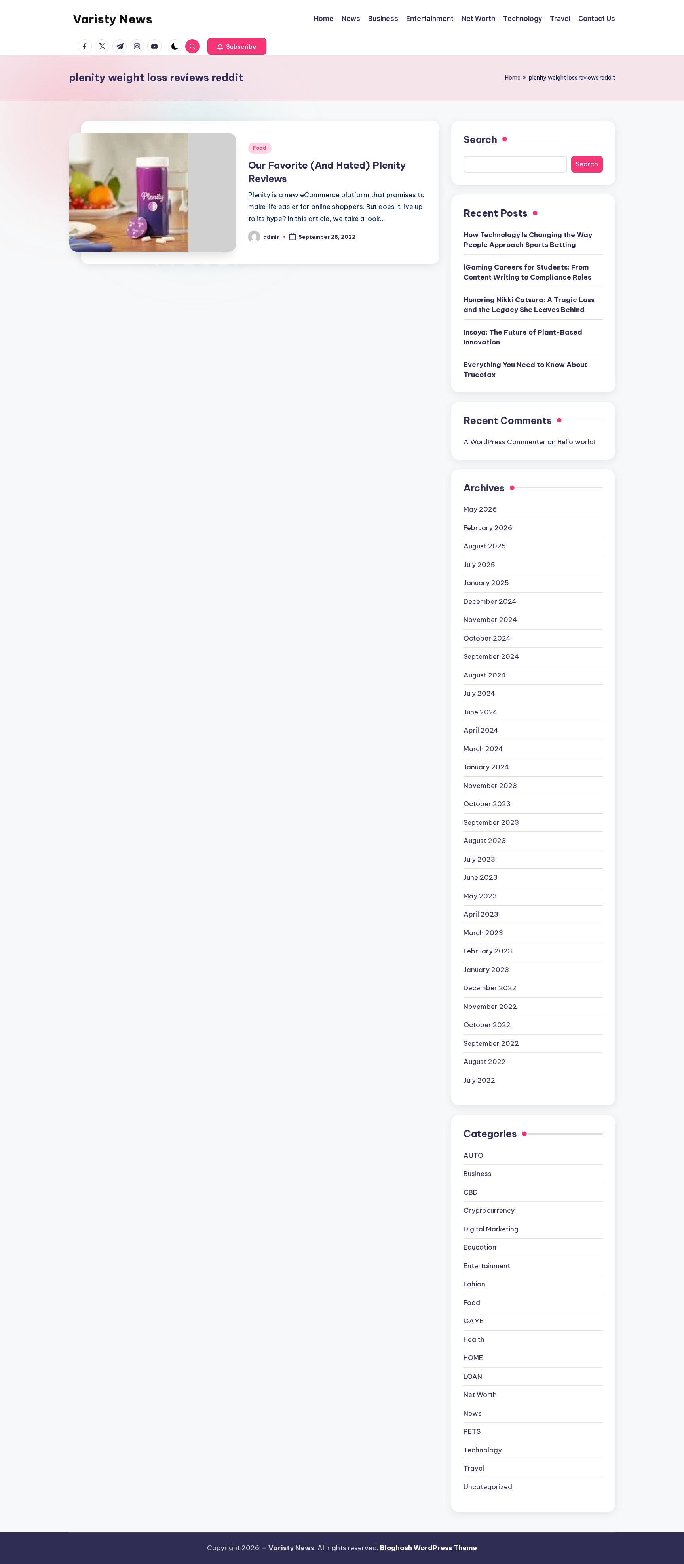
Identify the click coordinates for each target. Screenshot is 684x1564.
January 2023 (486, 969)
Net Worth (480, 1394)
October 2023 (487, 803)
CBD (471, 1192)
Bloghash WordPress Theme (428, 1547)
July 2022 (479, 1080)
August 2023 (485, 840)
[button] (236, 46)
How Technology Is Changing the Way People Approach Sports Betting (528, 239)
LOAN (473, 1376)
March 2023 (483, 933)
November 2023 (490, 785)
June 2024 (481, 712)
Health (474, 1339)
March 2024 (483, 748)
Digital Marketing (491, 1229)
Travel (474, 1468)
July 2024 (479, 693)
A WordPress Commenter (505, 442)
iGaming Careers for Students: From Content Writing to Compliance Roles (527, 272)
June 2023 (481, 877)
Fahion (474, 1284)
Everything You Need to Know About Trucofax (525, 369)
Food (260, 148)
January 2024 (486, 767)
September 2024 (491, 656)
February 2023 (488, 951)
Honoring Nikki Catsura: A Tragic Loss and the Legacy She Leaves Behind (529, 304)
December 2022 (490, 988)
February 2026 (488, 527)
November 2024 (490, 619)
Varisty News (112, 19)
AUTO (473, 1155)
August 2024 (485, 675)
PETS (472, 1431)
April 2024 (481, 730)
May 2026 (480, 509)
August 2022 (485, 1061)
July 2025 (479, 564)
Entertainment (487, 1265)
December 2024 (490, 601)
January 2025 (486, 582)
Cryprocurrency (489, 1210)
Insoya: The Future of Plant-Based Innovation (523, 337)
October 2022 (487, 1024)
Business (478, 1173)
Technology (483, 1450)
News (473, 1413)
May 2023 (480, 896)
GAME (474, 1321)
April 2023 (481, 914)
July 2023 (479, 859)
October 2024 (487, 638)
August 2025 (485, 546)
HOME (473, 1357)
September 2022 (491, 1043)
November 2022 (490, 1006)
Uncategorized (488, 1486)
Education (480, 1247)
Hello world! (576, 442)
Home (513, 77)
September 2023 (491, 822)
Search (480, 139)
